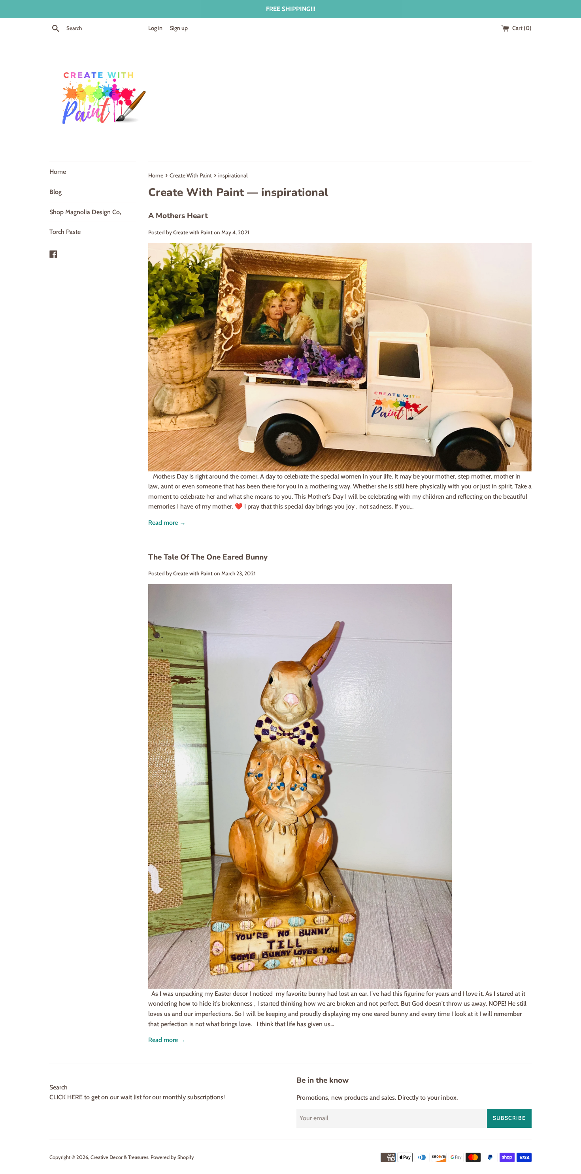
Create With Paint (196, 192)
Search (58, 1087)
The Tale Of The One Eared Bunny (208, 557)
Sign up (179, 28)
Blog (55, 192)
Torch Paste (65, 232)
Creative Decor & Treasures (119, 1157)
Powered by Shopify (172, 1157)
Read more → (167, 522)
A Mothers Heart (178, 216)
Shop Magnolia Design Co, (85, 212)
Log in (155, 28)
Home (57, 171)
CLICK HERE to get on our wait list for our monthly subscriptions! (137, 1097)
